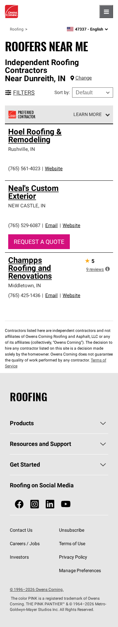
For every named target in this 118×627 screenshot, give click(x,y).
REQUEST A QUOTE (39, 241)
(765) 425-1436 (24, 295)
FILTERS (24, 92)
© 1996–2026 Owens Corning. (37, 589)
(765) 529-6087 (24, 225)
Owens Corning (11, 11)
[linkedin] (50, 504)
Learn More (87, 114)
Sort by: (62, 92)
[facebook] (19, 504)
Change (83, 78)
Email (51, 225)
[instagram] (34, 504)
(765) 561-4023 (24, 168)
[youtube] (66, 504)
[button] (107, 268)
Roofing (17, 29)
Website (54, 168)
